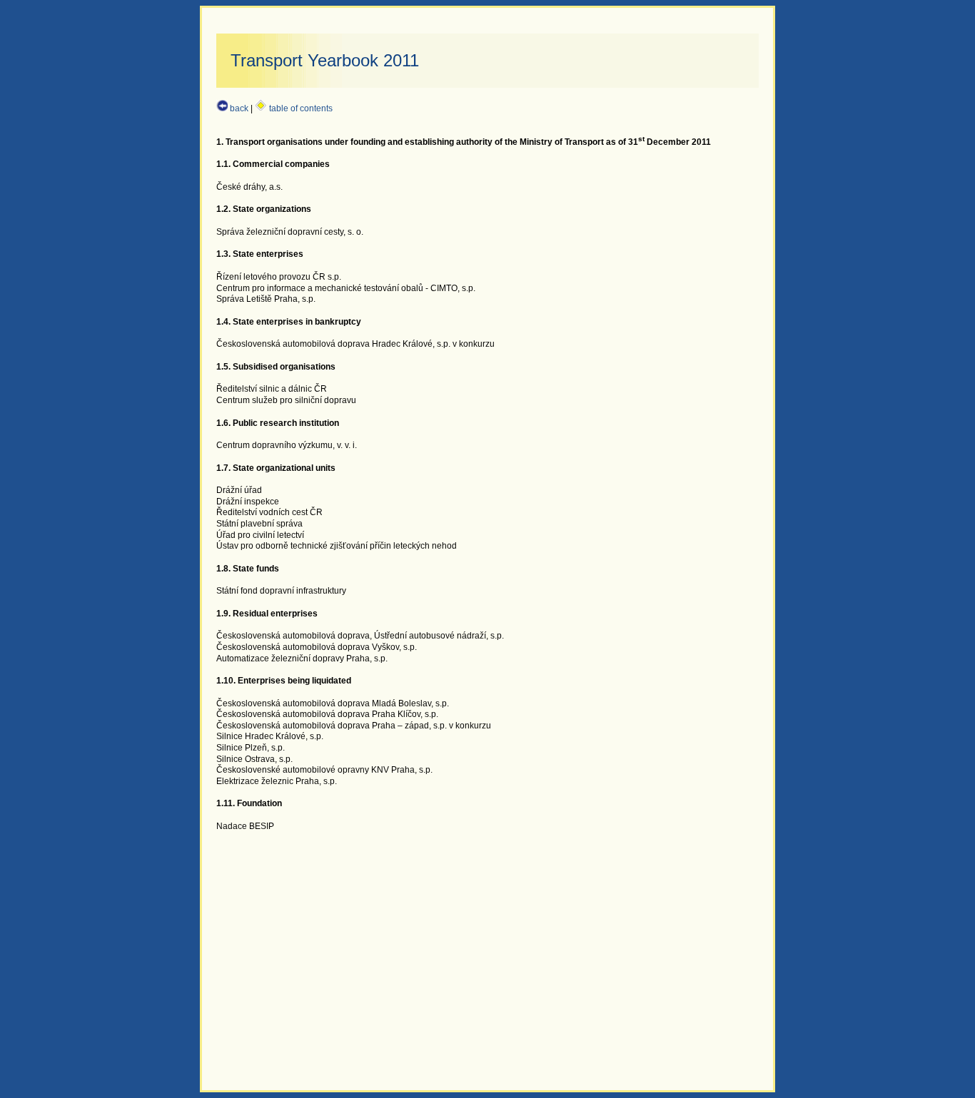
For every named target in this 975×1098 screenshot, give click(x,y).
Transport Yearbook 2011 (325, 60)
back (238, 108)
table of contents (300, 108)
